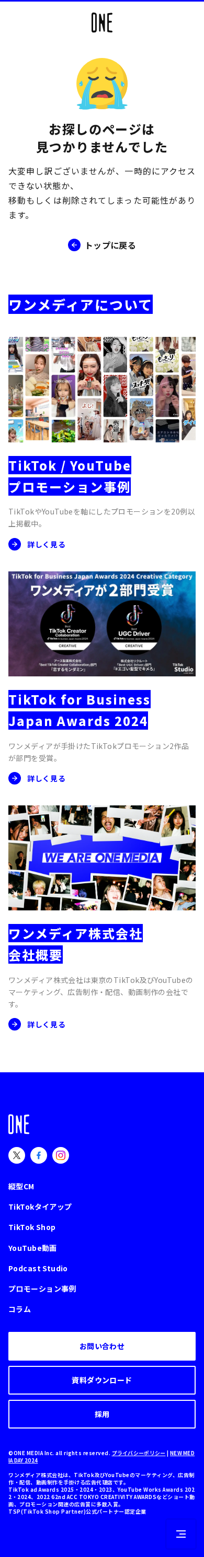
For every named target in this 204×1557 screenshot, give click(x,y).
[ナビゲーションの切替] (181, 1534)
